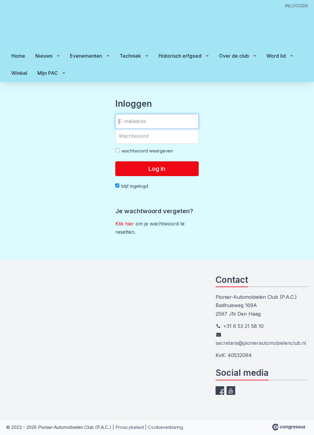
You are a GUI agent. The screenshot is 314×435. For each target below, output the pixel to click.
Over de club (234, 56)
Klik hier (124, 224)
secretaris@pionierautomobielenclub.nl (261, 343)
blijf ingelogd (134, 186)
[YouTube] (231, 390)
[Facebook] (220, 390)
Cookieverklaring (165, 427)
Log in (157, 168)
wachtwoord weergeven (147, 151)
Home (18, 56)
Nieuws (43, 56)
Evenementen (86, 56)
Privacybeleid (129, 427)
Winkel (19, 73)
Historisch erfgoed (180, 56)
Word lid (276, 56)
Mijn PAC (47, 73)
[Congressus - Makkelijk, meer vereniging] (289, 427)
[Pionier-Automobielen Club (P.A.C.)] (24, 24)
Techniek (130, 56)
